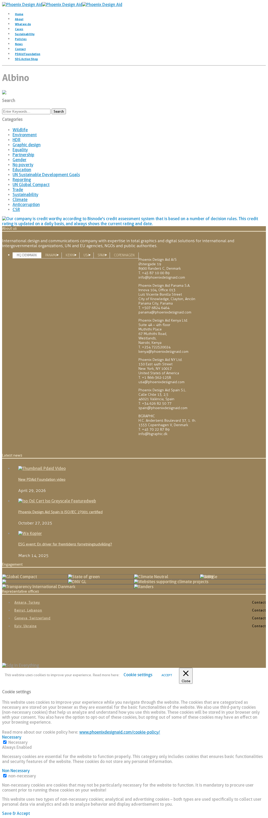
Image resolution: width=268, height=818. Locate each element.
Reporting (22, 179)
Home (19, 14)
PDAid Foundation (27, 54)
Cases (19, 29)
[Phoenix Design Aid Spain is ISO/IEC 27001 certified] (57, 501)
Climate (20, 199)
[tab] (27, 255)
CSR (16, 209)
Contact (20, 49)
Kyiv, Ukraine (25, 626)
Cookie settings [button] (138, 674)
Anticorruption (26, 204)
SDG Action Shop (26, 59)
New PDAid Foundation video (41, 479)
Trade (18, 189)
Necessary (17, 742)
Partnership (23, 154)
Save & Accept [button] (16, 813)
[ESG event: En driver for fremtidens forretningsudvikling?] (30, 533)
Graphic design (27, 144)
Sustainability (25, 34)
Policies (21, 39)
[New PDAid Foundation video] (42, 468)
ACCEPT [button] (166, 675)
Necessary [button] (11, 737)
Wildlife (20, 129)
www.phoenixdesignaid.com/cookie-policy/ (119, 732)
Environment (25, 134)
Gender (19, 159)
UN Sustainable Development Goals (46, 174)
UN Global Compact (31, 184)
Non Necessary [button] (16, 770)
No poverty (23, 164)
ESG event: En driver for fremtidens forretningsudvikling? (65, 544)
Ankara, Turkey (27, 602)
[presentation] (27, 255)
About (19, 19)
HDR (16, 139)
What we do (23, 24)
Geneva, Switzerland (32, 618)
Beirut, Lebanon (28, 610)
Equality (20, 149)
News (19, 44)
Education (22, 169)
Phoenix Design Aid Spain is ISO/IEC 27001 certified (60, 512)
